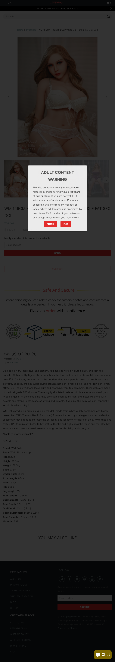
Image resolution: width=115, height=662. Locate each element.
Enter (50, 224)
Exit (65, 224)
